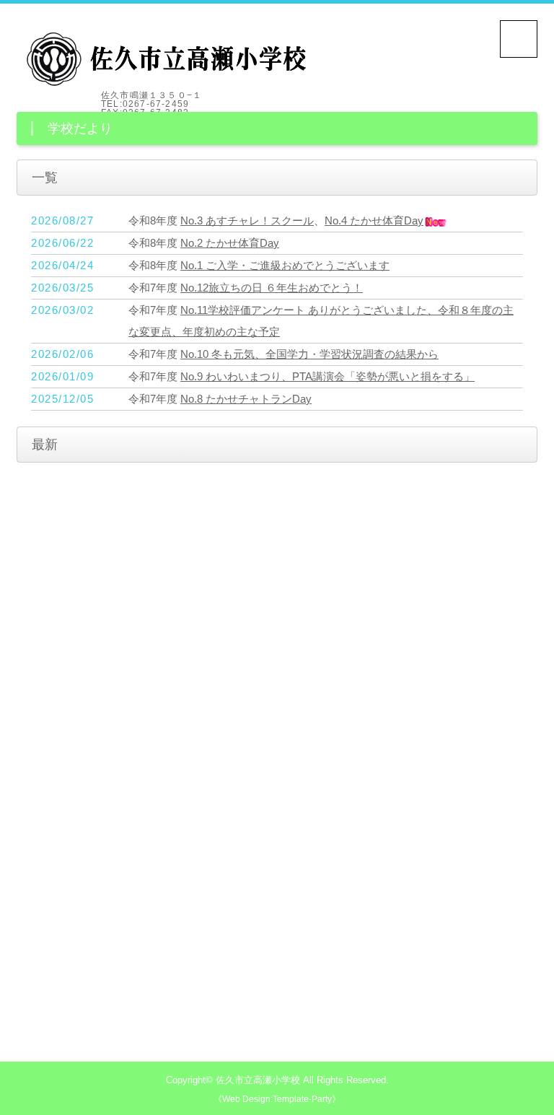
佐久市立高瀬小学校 (258, 1080)
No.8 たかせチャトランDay (246, 399)
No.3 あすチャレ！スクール (247, 220)
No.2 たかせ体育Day (229, 243)
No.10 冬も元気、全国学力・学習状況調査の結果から (309, 354)
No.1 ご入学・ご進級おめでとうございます (285, 265)
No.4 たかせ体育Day (374, 220)
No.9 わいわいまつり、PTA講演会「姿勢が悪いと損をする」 (327, 376)
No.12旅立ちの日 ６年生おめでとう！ (271, 287)
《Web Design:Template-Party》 (277, 1099)
